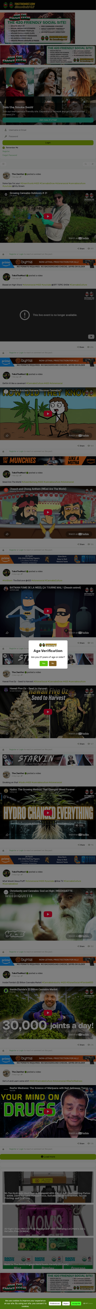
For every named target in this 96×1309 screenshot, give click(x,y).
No (53, 663)
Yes (43, 663)
